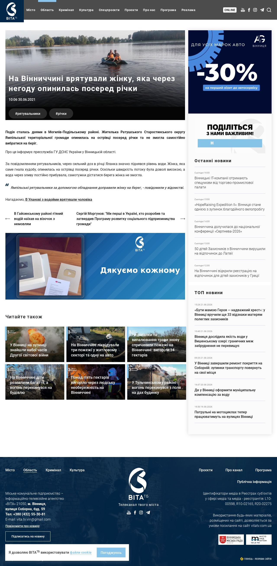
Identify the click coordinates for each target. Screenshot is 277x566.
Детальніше (230, 180)
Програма (168, 10)
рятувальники (28, 113)
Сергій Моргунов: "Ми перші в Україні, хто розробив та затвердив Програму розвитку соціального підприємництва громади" (125, 218)
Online (229, 10)
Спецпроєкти (109, 10)
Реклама (189, 10)
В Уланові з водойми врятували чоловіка (58, 199)
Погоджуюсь (111, 552)
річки (62, 113)
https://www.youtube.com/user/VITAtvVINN (95, 266)
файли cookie (81, 552)
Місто (30, 10)
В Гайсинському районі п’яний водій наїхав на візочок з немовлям (38, 218)
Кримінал (66, 10)
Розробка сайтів (263, 559)
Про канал (233, 470)
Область (47, 10)
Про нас (149, 10)
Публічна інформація (254, 481)
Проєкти (131, 10)
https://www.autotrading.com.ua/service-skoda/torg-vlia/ (230, 72)
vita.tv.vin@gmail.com (34, 519)
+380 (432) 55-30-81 (29, 514)
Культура (86, 10)
